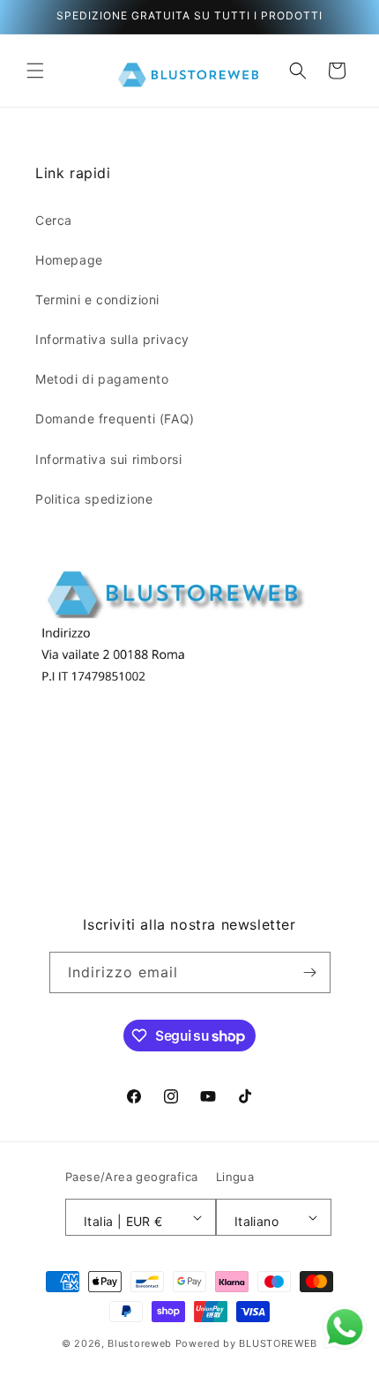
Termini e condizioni (97, 299)
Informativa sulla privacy (112, 339)
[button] (35, 70)
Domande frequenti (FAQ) (115, 418)
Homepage (69, 259)
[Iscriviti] (310, 972)
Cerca (53, 220)
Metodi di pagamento (101, 378)
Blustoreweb (140, 1343)
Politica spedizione (93, 498)
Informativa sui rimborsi (108, 459)
